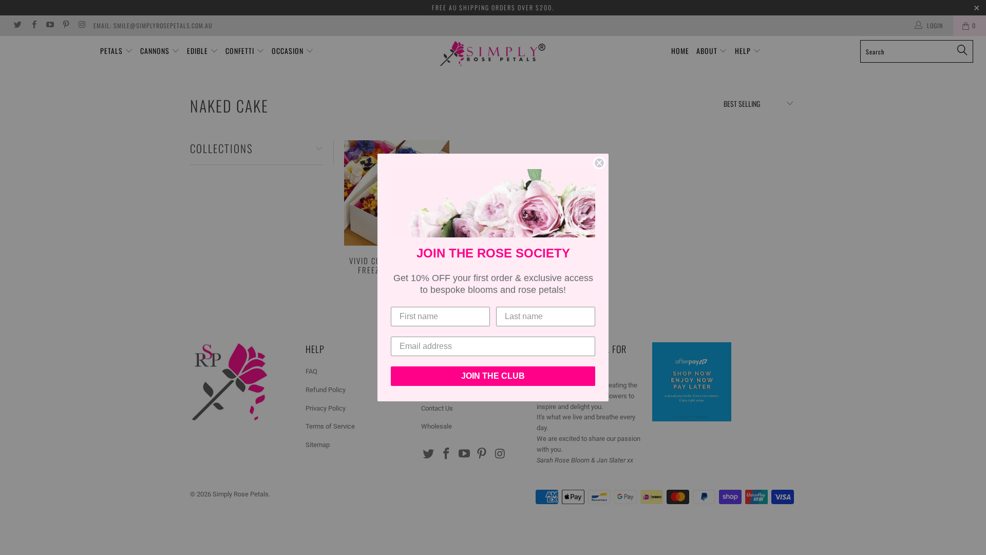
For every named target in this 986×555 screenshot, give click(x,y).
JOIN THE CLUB (493, 376)
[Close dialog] (599, 163)
